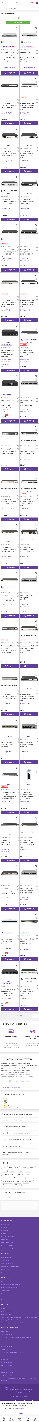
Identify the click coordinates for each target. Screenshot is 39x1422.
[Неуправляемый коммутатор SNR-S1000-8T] (10, 921)
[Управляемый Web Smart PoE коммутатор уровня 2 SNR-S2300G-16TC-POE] (10, 775)
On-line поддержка (7, 1257)
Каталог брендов (7, 1243)
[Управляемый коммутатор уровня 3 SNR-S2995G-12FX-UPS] (29, 678)
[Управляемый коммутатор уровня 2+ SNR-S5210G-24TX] (10, 580)
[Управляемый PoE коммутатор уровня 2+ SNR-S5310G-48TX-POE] (10, 232)
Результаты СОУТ (7, 1246)
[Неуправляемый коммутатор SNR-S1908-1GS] (10, 726)
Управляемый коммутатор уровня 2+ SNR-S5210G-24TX (8, 598)
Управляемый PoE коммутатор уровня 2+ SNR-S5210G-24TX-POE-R (8, 56)
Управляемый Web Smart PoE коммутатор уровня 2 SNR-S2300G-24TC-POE (8, 649)
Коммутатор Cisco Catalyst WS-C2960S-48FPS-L (27, 941)
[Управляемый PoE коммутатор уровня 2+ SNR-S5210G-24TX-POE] (29, 481)
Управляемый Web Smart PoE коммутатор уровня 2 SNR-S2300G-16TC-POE (8, 795)
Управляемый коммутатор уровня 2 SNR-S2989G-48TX (8, 891)
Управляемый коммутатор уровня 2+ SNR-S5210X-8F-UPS (27, 992)
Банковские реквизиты (9, 1237)
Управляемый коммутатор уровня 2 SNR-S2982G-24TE (8, 105)
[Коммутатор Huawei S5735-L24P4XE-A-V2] (10, 825)
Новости (4, 1227)
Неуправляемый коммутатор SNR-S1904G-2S (26, 598)
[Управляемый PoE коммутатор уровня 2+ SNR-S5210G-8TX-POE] (29, 628)
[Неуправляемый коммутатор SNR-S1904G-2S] (29, 580)
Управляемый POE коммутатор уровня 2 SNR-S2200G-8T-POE (27, 154)
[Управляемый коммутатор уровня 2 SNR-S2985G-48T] (29, 232)
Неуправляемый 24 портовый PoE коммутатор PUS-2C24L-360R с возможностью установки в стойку (8, 992)
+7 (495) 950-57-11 (6, 1311)
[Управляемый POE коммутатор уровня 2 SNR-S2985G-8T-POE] (29, 282)
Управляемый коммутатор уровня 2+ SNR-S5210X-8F (8, 202)
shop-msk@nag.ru (7, 1315)
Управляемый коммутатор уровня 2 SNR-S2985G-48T (27, 252)
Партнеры (4, 1240)
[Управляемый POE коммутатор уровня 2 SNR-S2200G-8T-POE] (29, 136)
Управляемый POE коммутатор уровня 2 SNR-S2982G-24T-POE (27, 106)
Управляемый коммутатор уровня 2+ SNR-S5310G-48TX (8, 696)
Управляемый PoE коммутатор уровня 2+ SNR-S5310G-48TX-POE (8, 253)
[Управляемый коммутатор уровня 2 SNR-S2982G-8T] (10, 135)
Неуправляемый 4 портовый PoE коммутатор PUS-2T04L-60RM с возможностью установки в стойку (8, 353)
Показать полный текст (11, 1088)
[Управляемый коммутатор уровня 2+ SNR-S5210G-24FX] (29, 433)
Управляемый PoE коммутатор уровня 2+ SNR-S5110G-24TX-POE (27, 353)
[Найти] (32, 3)
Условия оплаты (6, 1260)
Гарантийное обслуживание (10, 1267)
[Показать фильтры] (36, 22)
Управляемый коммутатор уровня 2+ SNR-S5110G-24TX (8, 501)
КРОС (3, 1294)
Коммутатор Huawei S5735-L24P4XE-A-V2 (6, 842)
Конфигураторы (6, 1300)
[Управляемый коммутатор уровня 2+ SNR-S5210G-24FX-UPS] (29, 825)
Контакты (4, 1233)
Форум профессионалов (9, 1288)
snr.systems (5, 1297)
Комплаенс (5, 1270)
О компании (5, 1224)
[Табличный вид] (2, 22)
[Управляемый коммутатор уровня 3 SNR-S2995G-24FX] (10, 433)
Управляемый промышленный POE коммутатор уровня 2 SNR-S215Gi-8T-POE (26, 795)
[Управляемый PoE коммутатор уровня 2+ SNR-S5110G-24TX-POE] (29, 333)
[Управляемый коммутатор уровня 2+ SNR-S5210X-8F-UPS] (29, 972)
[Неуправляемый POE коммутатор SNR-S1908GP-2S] (29, 383)
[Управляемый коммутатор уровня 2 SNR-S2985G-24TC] (10, 532)
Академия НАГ (6, 1291)
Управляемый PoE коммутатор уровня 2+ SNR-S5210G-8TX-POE (27, 649)
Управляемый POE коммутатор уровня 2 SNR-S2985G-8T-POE (27, 303)
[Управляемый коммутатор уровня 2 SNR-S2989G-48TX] (10, 873)
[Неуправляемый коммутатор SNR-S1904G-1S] (29, 727)
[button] (36, 22)
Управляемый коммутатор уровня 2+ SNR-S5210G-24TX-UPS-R (27, 56)
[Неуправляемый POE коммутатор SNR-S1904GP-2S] (29, 873)
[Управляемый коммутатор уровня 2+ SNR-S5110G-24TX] (10, 481)
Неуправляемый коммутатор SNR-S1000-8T (7, 941)
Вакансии (4, 1230)
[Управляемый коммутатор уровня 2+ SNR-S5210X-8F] (10, 184)
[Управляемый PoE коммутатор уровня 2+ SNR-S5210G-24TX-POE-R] (10, 35)
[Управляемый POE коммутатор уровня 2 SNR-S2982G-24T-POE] (29, 85)
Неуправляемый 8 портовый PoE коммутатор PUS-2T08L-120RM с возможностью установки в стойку (8, 404)
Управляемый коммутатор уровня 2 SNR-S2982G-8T (8, 153)
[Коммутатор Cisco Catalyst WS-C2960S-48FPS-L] (29, 921)
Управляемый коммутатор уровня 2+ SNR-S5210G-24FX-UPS (27, 844)
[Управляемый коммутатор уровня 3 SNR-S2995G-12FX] (29, 184)
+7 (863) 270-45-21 (6, 1350)
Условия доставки (7, 1264)
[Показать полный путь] (4, 8)
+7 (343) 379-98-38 (6, 1335)
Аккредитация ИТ (7, 1249)
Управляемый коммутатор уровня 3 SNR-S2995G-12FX (27, 201)
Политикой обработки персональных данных (14, 1408)
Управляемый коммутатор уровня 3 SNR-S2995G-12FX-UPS (27, 697)
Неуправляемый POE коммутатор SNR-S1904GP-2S (26, 891)
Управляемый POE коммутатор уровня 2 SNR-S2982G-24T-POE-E (8, 303)
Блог (2, 1281)
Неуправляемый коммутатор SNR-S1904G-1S (26, 744)
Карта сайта (5, 1273)
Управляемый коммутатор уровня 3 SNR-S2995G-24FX (8, 451)
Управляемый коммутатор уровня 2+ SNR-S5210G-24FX (27, 451)
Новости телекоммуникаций (10, 1284)
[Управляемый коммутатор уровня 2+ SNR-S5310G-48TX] (10, 678)
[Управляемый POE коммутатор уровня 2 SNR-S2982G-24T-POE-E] (10, 282)
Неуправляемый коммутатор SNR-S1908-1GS (7, 744)
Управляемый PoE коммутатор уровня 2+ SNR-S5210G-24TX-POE (27, 502)
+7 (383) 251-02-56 (6, 1362)
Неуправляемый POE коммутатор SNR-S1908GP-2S (26, 403)
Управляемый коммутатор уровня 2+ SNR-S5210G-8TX (27, 550)
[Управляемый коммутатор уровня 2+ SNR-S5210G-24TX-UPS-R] (29, 35)
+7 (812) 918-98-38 (6, 1375)
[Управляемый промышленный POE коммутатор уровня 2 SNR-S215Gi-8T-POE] (29, 775)
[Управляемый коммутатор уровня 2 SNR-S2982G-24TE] (10, 85)
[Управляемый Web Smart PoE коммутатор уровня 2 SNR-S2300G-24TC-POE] (10, 628)
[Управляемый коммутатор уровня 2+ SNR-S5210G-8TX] (29, 532)
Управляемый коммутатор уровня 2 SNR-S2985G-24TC (8, 549)
